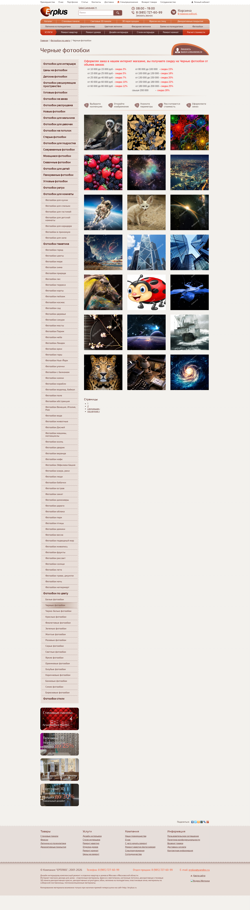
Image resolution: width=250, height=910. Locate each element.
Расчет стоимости (196, 32)
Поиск (82, 12)
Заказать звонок (144, 15)
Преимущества (47, 2)
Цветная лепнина (113, 26)
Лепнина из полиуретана (58, 26)
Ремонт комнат (171, 32)
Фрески (44, 839)
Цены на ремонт (91, 854)
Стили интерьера (145, 32)
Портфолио (72, 2)
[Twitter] (195, 822)
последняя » (93, 411)
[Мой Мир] (201, 822)
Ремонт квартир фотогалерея (140, 847)
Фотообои (197, 26)
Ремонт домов (93, 32)
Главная (44, 40)
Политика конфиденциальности (183, 839)
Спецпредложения (129, 2)
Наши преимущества (135, 836)
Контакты (96, 2)
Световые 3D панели (101, 21)
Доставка (109, 2)
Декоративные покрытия (190, 21)
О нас (61, 2)
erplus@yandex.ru (199, 869)
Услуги (48, 32)
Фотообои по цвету (60, 40)
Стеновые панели (71, 21)
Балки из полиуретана (171, 26)
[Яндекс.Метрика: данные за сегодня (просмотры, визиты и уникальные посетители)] (200, 881)
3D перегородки (130, 21)
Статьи (84, 2)
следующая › (93, 409)
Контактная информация (180, 850)
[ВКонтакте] (192, 822)
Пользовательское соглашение (183, 836)
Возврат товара (149, 2)
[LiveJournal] (204, 822)
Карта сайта (199, 875)
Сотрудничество (168, 2)
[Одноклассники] (198, 822)
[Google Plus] (207, 822)
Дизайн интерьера (118, 32)
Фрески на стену (157, 21)
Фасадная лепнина (141, 26)
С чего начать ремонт (136, 843)
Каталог (48, 21)
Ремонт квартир (69, 32)
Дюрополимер (87, 26)
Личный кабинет (202, 2)
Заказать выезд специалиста (191, 50)
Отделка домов (90, 847)
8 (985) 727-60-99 (149, 12)
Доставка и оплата (176, 847)
